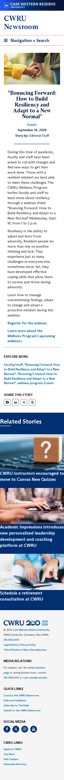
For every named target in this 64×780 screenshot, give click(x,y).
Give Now (9, 754)
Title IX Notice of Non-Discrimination (25, 649)
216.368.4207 (12, 677)
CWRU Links (13, 743)
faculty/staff (13, 365)
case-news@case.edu (35, 677)
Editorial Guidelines (15, 700)
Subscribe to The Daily (16, 705)
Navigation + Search (25, 41)
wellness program (29, 383)
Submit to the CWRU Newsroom (22, 710)
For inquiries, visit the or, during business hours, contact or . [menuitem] (25, 672)
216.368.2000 (11, 639)
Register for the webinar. (27, 323)
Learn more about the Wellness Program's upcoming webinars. (31, 336)
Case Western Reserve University (31, 629)
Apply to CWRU (13, 749)
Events (49, 383)
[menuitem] (32, 695)
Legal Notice (11, 644)
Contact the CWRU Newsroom (21, 695)
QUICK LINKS (13, 689)
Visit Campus (11, 759)
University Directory (15, 764)
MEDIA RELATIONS (18, 661)
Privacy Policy (28, 644)
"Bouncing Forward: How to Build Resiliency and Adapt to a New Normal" (32, 369)
